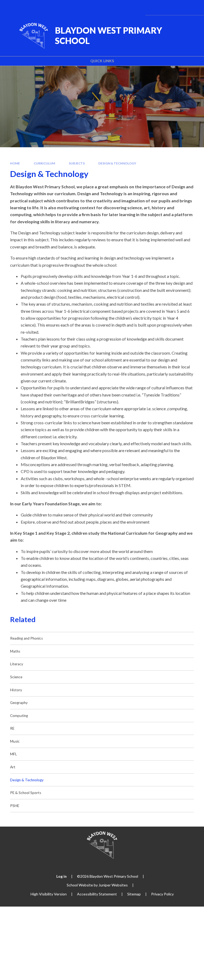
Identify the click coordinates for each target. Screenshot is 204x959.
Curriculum (44, 163)
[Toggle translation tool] (165, 7)
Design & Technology (117, 163)
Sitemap (134, 894)
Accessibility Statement (97, 894)
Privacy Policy (162, 894)
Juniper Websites (113, 885)
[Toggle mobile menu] (192, 7)
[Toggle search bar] (178, 7)
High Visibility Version (49, 894)
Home (15, 163)
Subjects (77, 163)
